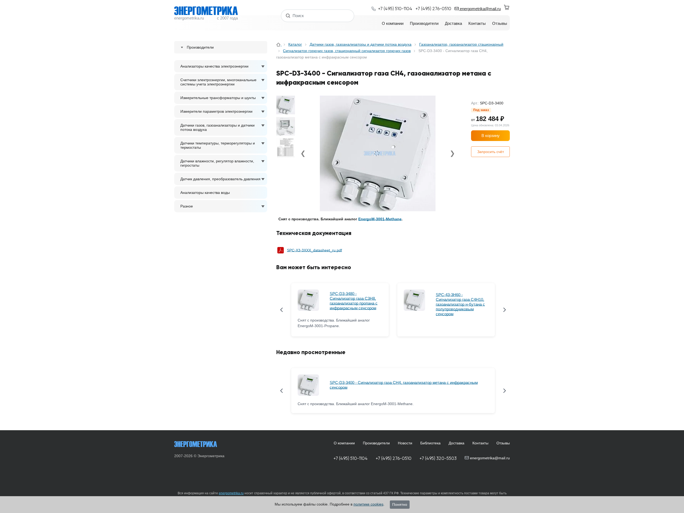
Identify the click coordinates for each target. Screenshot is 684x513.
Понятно (399, 504)
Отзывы (503, 443)
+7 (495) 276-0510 (393, 458)
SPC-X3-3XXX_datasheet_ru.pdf (314, 250)
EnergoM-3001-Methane (380, 219)
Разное (186, 206)
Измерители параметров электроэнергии (216, 111)
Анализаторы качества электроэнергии (214, 66)
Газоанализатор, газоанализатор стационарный (461, 44)
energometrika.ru (231, 493)
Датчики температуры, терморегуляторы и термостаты (217, 145)
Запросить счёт (490, 152)
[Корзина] (507, 7)
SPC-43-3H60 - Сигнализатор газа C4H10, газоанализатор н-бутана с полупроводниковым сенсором (460, 304)
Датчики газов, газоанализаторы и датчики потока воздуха (217, 127)
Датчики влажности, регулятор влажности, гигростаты (217, 163)
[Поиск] (288, 15)
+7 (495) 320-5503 (438, 458)
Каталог (295, 44)
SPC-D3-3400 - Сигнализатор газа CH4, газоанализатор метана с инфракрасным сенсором (404, 385)
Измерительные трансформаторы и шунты (218, 98)
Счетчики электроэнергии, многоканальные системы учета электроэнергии (218, 82)
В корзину (490, 135)
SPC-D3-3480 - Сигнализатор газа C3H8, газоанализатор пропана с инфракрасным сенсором (354, 300)
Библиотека (430, 443)
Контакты (480, 443)
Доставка (456, 443)
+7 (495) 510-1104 (350, 458)
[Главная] (279, 44)
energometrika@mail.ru (480, 8)
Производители (376, 443)
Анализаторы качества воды (205, 192)
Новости (405, 443)
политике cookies (368, 504)
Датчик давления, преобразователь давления (220, 179)
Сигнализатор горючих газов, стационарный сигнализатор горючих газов (347, 51)
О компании (344, 443)
